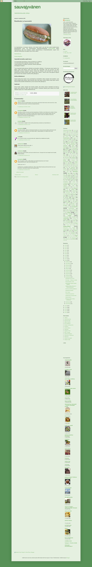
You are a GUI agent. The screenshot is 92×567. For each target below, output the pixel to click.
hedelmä (74, 137)
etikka (75, 134)
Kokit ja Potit (67, 461)
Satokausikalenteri (68, 333)
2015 (66, 305)
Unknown (19, 101)
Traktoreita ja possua (69, 293)
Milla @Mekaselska (69, 497)
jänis (71, 151)
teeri (75, 231)
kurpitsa (76, 166)
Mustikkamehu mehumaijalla (73, 114)
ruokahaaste (65, 217)
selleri (74, 220)
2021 (66, 252)
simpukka (66, 223)
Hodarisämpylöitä (18, 56)
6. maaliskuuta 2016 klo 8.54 (24, 169)
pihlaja (64, 198)
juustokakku (73, 149)
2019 (66, 255)
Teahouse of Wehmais (69, 335)
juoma (76, 148)
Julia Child (71, 148)
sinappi (71, 223)
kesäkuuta (68, 271)
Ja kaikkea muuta (68, 369)
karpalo (76, 156)
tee (71, 231)
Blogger (68, 557)
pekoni (69, 196)
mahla (75, 175)
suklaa (64, 230)
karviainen (67, 157)
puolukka (73, 205)
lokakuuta (68, 265)
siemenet (64, 222)
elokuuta (67, 268)
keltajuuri (73, 160)
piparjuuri (67, 199)
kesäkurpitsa (65, 161)
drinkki (67, 134)
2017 (66, 258)
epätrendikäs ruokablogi (70, 378)
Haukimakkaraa (17, 53)
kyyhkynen (73, 167)
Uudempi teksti (18, 174)
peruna (66, 197)
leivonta (75, 171)
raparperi (74, 211)
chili (77, 132)
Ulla (18, 136)
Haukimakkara (68, 297)
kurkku (71, 166)
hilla (70, 140)
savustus (76, 219)
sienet (68, 222)
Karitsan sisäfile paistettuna (71, 288)
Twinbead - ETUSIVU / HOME (71, 543)
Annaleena (20, 121)
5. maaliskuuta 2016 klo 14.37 (24, 147)
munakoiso (65, 181)
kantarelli (74, 155)
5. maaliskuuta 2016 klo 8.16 (24, 132)
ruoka (69, 215)
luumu (74, 174)
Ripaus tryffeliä (68, 401)
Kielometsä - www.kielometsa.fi (68, 545)
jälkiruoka (65, 151)
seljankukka (67, 220)
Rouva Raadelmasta (69, 537)
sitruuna (73, 224)
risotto (76, 212)
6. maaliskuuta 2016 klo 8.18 (24, 155)
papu (74, 192)
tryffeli (64, 234)
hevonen (66, 140)
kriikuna (76, 163)
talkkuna (67, 231)
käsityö (64, 168)
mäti (25, 94)
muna (74, 180)
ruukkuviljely (66, 218)
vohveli (64, 240)
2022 (66, 250)
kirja (71, 162)
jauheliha (65, 145)
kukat (66, 165)
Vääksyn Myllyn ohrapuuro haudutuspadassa (70, 286)
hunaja (69, 141)
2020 (66, 253)
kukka (69, 165)
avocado (64, 132)
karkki (72, 156)
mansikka (70, 178)
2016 (66, 260)
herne (72, 139)
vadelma (65, 235)
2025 (66, 247)
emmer (71, 134)
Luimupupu (67, 464)
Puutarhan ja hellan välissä (70, 388)
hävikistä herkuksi (70, 143)
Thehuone (66, 336)
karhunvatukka (65, 156)
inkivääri (64, 144)
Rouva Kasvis (67, 416)
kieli (72, 161)
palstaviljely (66, 191)
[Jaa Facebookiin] (35, 93)
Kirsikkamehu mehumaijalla (73, 120)
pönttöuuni (67, 211)
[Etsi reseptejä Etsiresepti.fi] (69, 86)
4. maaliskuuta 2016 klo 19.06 (24, 106)
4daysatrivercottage (67, 130)
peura (73, 197)
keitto (64, 160)
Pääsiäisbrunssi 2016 (69, 278)
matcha (64, 180)
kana (64, 155)
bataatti (69, 132)
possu (76, 201)
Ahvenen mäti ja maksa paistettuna (70, 299)
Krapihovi (66, 326)
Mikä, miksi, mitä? (68, 52)
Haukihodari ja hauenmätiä (70, 295)
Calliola (65, 317)
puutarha (75, 207)
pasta (74, 194)
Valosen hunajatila (68, 338)
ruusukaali (74, 218)
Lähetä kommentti (20, 172)
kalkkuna (67, 153)
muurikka (72, 184)
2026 (66, 245)
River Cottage (69, 214)
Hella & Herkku (67, 322)
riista (68, 212)
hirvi (64, 142)
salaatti (65, 219)
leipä (68, 171)
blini (73, 132)
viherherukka (73, 237)
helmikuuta (68, 302)
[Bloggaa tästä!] (32, 93)
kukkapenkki (65, 166)
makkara (22, 94)
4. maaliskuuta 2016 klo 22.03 (24, 124)
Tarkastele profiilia (67, 34)
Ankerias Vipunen (68, 520)
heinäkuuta (68, 270)
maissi (64, 177)
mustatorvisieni (73, 183)
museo (74, 181)
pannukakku (68, 192)
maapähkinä (65, 175)
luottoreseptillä (51, 48)
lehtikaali (76, 170)
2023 (66, 248)
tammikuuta (68, 303)
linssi (64, 174)
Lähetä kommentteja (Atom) (22, 176)
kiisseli (76, 161)
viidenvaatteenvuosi (66, 238)
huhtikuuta (68, 275)
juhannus (73, 147)
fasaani (72, 135)
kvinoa (67, 167)
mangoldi (65, 178)
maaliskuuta (68, 276)
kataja (64, 158)
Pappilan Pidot (67, 330)
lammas (64, 170)
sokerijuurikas (65, 227)
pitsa (74, 200)
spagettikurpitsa (66, 228)
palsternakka (75, 191)
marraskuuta (68, 263)
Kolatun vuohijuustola (68, 325)
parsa (64, 194)
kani (69, 155)
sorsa (73, 227)
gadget (76, 135)
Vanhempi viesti (55, 174)
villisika (73, 239)
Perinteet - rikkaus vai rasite (71, 280)
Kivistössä (67, 458)
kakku (71, 152)
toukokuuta (68, 273)
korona (71, 163)
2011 (66, 312)
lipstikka (69, 174)
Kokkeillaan (67, 439)
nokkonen (70, 188)
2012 (66, 310)
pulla (64, 203)
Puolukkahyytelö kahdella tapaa (73, 93)
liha (74, 173)
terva (64, 233)
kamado (73, 153)
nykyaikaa (75, 188)
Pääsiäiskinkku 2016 (69, 281)
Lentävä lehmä (67, 328)
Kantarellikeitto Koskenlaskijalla (73, 100)
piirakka (70, 198)
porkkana (65, 201)
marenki (66, 179)
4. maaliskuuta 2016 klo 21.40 (24, 117)
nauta (64, 188)
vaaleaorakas (74, 234)
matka (69, 180)
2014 (66, 307)
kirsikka (76, 162)
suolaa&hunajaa (68, 525)
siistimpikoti (75, 222)
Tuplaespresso (21, 143)
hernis (76, 139)
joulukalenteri (66, 147)
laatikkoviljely (72, 168)
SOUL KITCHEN (68, 511)
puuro (68, 206)
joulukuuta (68, 261)
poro (72, 201)
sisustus (68, 224)
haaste (67, 136)
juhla (64, 148)
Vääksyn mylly (67, 339)
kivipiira (66, 163)
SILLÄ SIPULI (68, 448)
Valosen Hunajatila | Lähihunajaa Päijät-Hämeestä (71, 507)
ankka (75, 130)
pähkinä (64, 209)
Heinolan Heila (67, 320)
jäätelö (76, 151)
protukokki (74, 202)
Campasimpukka (68, 360)
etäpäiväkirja (65, 135)
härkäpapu (75, 141)
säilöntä (76, 230)
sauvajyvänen (27, 7)
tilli (68, 233)
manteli (76, 178)
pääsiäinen (75, 209)
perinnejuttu (75, 196)
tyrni (69, 234)
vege (76, 236)
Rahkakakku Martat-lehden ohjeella (70, 284)
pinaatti (76, 198)
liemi (69, 173)
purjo (64, 206)
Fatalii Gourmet (67, 319)
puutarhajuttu (71, 208)
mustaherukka (66, 183)
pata (64, 196)
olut (67, 189)
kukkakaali (74, 165)
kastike (73, 157)
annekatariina (20, 151)
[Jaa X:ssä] (33, 93)
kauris (74, 158)
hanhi (73, 136)
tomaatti (73, 233)
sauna (71, 219)
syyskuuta (68, 266)
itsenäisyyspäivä (72, 144)
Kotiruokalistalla (68, 487)
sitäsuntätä (66, 226)
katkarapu (69, 158)
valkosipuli (71, 235)
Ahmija (66, 528)
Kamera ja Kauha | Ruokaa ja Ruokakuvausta (71, 477)
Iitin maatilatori (67, 323)
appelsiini (65, 131)
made (71, 175)
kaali (66, 152)
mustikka (65, 184)
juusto (67, 149)
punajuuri (65, 205)
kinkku (66, 162)
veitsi (68, 237)
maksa (74, 177)
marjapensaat (73, 179)
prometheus (68, 202)
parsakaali (69, 194)
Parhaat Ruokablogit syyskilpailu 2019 (69, 193)
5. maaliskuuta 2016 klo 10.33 (24, 139)
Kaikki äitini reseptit (69, 425)
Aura (75, 131)
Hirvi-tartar (67, 292)
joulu (73, 145)
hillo (74, 140)
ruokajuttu (74, 217)
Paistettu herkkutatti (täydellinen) (72, 107)
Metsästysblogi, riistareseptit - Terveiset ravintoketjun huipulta (70, 405)
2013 (66, 309)
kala (20, 94)
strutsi (74, 229)
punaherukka (71, 203)
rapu (64, 212)
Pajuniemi (66, 329)
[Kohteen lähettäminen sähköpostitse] (30, 93)
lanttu (70, 170)
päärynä (69, 209)
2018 (66, 257)
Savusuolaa (67, 397)
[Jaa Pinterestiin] (36, 93)
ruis (77, 214)
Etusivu (36, 174)
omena (72, 189)
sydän (70, 230)
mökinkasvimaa (66, 187)
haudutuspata (66, 138)
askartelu (70, 131)
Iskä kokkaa (67, 467)
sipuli (76, 223)
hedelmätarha (66, 139)
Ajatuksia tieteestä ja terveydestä (69, 435)
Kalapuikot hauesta (69, 290)
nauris (74, 186)
